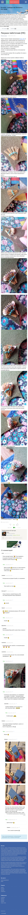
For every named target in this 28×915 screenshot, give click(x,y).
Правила (2, 898)
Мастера (2, 890)
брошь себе (22, 38)
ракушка (3, 522)
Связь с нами (3, 902)
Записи (2, 887)
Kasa (8, 532)
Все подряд (5, 28)
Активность (3, 891)
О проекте (3, 897)
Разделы (2, 888)
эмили (3, 553)
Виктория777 (4, 590)
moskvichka (4, 642)
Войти (7, 2)
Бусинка (2, 2)
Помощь (2, 901)
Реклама (2, 900)
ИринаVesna (4, 625)
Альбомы (13, 28)
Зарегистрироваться (14, 2)
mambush (3, 575)
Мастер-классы (4, 35)
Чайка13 (3, 607)
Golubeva (3, 720)
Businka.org (3, 910)
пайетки (7, 522)
